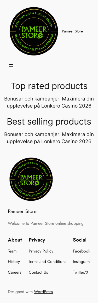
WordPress (43, 292)
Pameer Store (72, 31)
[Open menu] (11, 65)
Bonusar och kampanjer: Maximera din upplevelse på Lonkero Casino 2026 (49, 102)
